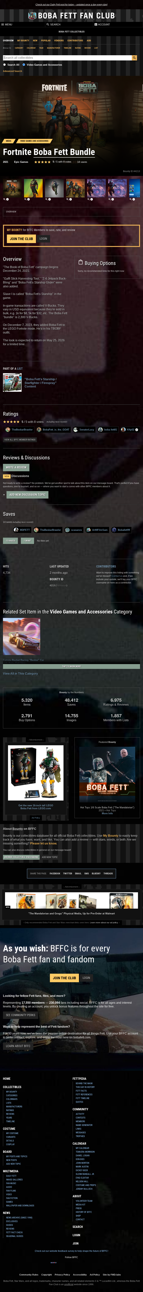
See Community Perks (20, 1015)
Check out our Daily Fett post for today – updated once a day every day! (71, 4)
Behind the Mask (84, 1083)
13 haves (10, 540)
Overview (8, 40)
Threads (108, 873)
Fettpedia (79, 1078)
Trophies (80, 1136)
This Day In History (85, 1087)
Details (10, 1140)
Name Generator (84, 1125)
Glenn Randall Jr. (85, 1174)
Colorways (11, 1099)
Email (78, 873)
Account (104, 24)
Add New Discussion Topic (27, 494)
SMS (86, 873)
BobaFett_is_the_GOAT (56, 429)
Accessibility (80, 1274)
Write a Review (16, 467)
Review (88, 48)
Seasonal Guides (14, 1236)
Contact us (117, 576)
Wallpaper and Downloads (20, 1205)
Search (55, 24)
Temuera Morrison (85, 1152)
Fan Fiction (12, 1198)
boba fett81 (110, 429)
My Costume (12, 1133)
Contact (80, 1219)
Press (79, 1208)
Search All (13, 64)
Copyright (46, 1274)
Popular (45, 40)
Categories (11, 1095)
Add (89, 40)
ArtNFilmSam (100, 530)
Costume (9, 1129)
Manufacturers (14, 1106)
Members (80, 1121)
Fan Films (11, 1190)
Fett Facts (81, 1091)
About (77, 1196)
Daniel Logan (82, 1155)
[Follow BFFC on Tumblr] (71, 1265)
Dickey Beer (82, 1170)
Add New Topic (50, 857)
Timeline (67, 48)
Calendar (79, 1143)
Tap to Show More (71, 666)
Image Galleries (14, 1179)
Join (76, 1243)
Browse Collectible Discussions (21, 857)
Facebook (55, 873)
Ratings (10, 1110)
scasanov (76, 530)
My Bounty (23, 40)
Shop (78, 1216)
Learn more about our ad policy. (104, 922)
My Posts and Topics (16, 1156)
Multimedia (10, 1171)
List (96, 48)
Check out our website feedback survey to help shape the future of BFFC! (71, 1251)
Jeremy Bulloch (84, 1189)
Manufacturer (53, 48)
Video (9, 1194)
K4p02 (130, 429)
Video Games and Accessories (44, 64)
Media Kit (80, 1204)
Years (9, 1117)
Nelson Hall (82, 1181)
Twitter (67, 873)
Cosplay (10, 1144)
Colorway (31, 48)
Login (43, 238)
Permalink (61, 585)
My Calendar (82, 1148)
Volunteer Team (84, 1201)
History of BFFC (84, 1212)
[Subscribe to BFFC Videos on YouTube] (77, 1265)
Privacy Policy (62, 1274)
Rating (78, 48)
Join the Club (21, 239)
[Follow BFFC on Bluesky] (89, 1265)
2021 (5, 162)
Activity (80, 1114)
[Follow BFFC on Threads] (83, 1265)
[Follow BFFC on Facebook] (54, 1265)
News (6, 1213)
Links (78, 1129)
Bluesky (96, 873)
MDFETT (25, 530)
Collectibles (12, 1087)
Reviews (10, 1114)
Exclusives (12, 1221)
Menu (8, 24)
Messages (81, 1132)
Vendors (59, 40)
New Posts (11, 1160)
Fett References (84, 1094)
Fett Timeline (82, 1098)
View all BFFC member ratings (19, 439)
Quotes (79, 1102)
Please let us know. (43, 843)
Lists (8, 1103)
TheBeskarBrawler (22, 429)
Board (7, 1152)
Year (41, 48)
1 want (27, 540)
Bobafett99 (124, 530)
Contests (80, 1117)
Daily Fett (11, 1176)
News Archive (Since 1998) (19, 1217)
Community (80, 1109)
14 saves (82, 162)
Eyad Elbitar (82, 1178)
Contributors (75, 40)
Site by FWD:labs (112, 1274)
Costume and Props (86, 1185)
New (35, 40)
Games (9, 1202)
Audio (9, 1187)
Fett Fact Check (14, 1232)
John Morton (82, 1163)
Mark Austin (82, 1166)
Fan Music (11, 1183)
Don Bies (80, 1159)
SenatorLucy (87, 429)
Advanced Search (12, 71)
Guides (9, 1225)
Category (19, 48)
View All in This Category (20, 673)
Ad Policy (36, 818)
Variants (10, 1137)
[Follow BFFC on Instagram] (60, 1265)
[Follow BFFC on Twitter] (66, 1265)
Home (6, 1078)
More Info (107, 813)
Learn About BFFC (18, 1046)
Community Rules (28, 1274)
